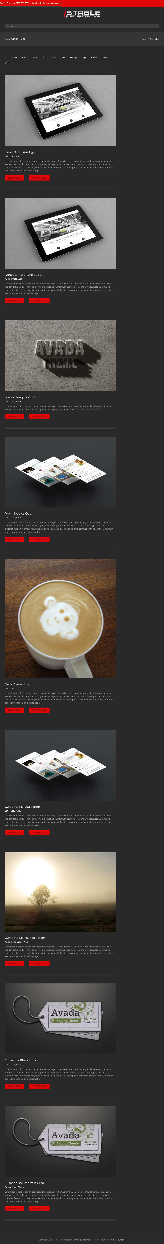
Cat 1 (24, 57)
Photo (94, 57)
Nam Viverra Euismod (20, 684)
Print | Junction (119, 1239)
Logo (84, 57)
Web (7, 63)
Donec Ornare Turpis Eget (24, 275)
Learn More (14, 178)
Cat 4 (53, 57)
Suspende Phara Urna (20, 1060)
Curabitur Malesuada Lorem (25, 938)
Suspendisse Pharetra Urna (24, 1183)
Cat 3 (43, 57)
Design (73, 57)
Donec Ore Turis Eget (20, 152)
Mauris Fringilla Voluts (21, 397)
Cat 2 (34, 57)
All (6, 57)
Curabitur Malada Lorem (22, 807)
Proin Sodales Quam (19, 513)
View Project (39, 178)
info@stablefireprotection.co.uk (46, 3)
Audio (14, 57)
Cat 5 (63, 57)
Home (144, 39)
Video (104, 57)
